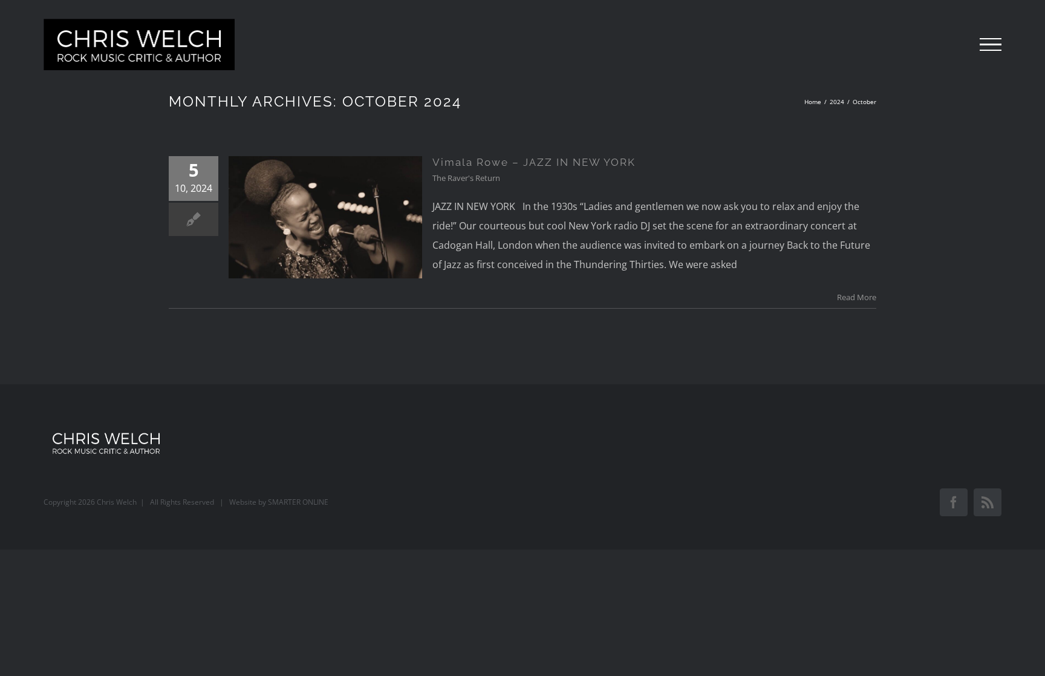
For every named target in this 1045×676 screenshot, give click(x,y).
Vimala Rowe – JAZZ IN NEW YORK (534, 162)
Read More (856, 297)
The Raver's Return (466, 177)
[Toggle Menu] (991, 44)
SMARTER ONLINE (298, 502)
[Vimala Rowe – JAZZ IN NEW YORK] (325, 217)
